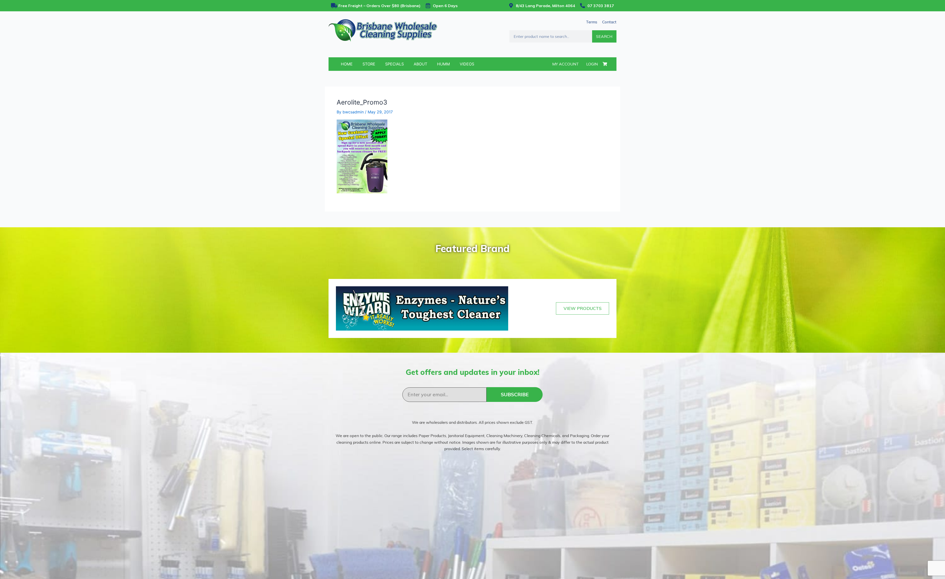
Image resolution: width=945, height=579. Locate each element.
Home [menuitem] (347, 63)
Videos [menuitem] (467, 63)
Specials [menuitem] (394, 63)
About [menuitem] (420, 63)
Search (604, 36)
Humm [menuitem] (443, 63)
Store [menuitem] (368, 63)
